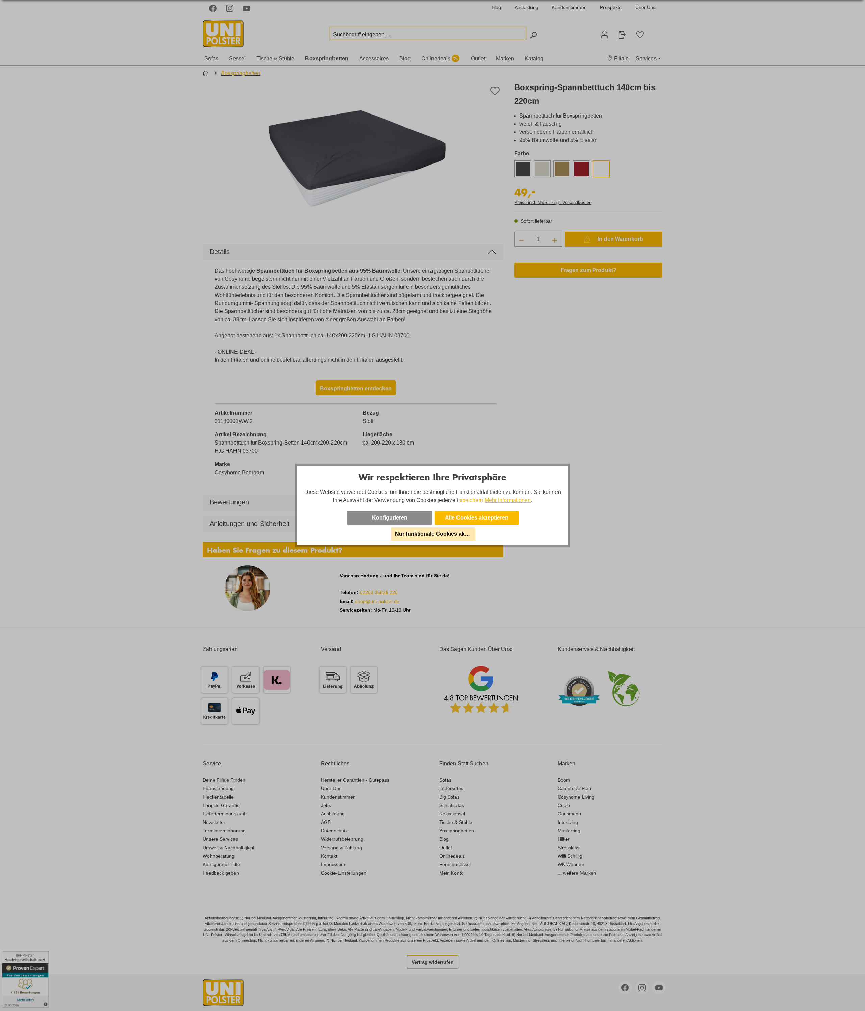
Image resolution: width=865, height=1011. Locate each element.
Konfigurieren (389, 518)
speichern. (472, 500)
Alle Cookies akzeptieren (477, 518)
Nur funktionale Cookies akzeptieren (435, 534)
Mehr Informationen (508, 500)
